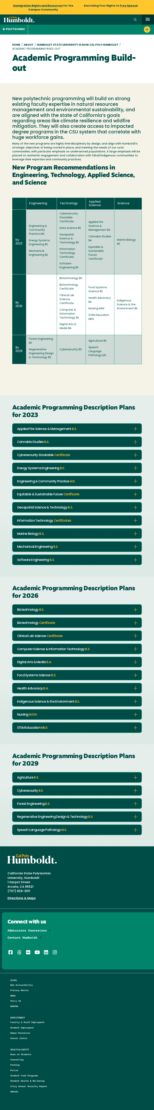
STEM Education (32, 727)
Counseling (16, 1059)
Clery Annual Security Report (28, 1086)
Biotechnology (30, 609)
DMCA (13, 995)
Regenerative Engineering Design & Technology (55, 817)
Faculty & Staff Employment (27, 1022)
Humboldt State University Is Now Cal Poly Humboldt (77, 45)
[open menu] (147, 20)
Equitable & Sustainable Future (48, 494)
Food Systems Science (36, 675)
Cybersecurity (30, 790)
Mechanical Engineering (37, 547)
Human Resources (20, 1032)
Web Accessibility (21, 985)
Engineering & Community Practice (46, 481)
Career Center (18, 1038)
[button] (135, 20)
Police (14, 1070)
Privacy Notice (19, 990)
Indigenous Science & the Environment (48, 701)
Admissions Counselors (27, 930)
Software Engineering (36, 560)
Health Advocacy (33, 688)
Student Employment (22, 1027)
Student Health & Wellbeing (27, 1080)
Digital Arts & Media (34, 662)
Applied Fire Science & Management (47, 429)
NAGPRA (14, 1006)
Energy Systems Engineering (41, 468)
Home (16, 45)
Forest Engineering (33, 804)
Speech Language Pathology (42, 830)
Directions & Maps (22, 898)
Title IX (15, 1001)
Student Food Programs (24, 1075)
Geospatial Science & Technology (45, 507)
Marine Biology (30, 534)
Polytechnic (15, 29)
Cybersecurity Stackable (43, 455)
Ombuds (14, 1091)
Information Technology (44, 520)
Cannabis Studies (33, 442)
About (28, 45)
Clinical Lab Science (40, 636)
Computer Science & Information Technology (53, 649)
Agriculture (28, 777)
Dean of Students (20, 1054)
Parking (15, 1064)
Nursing (27, 714)
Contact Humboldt (23, 937)
